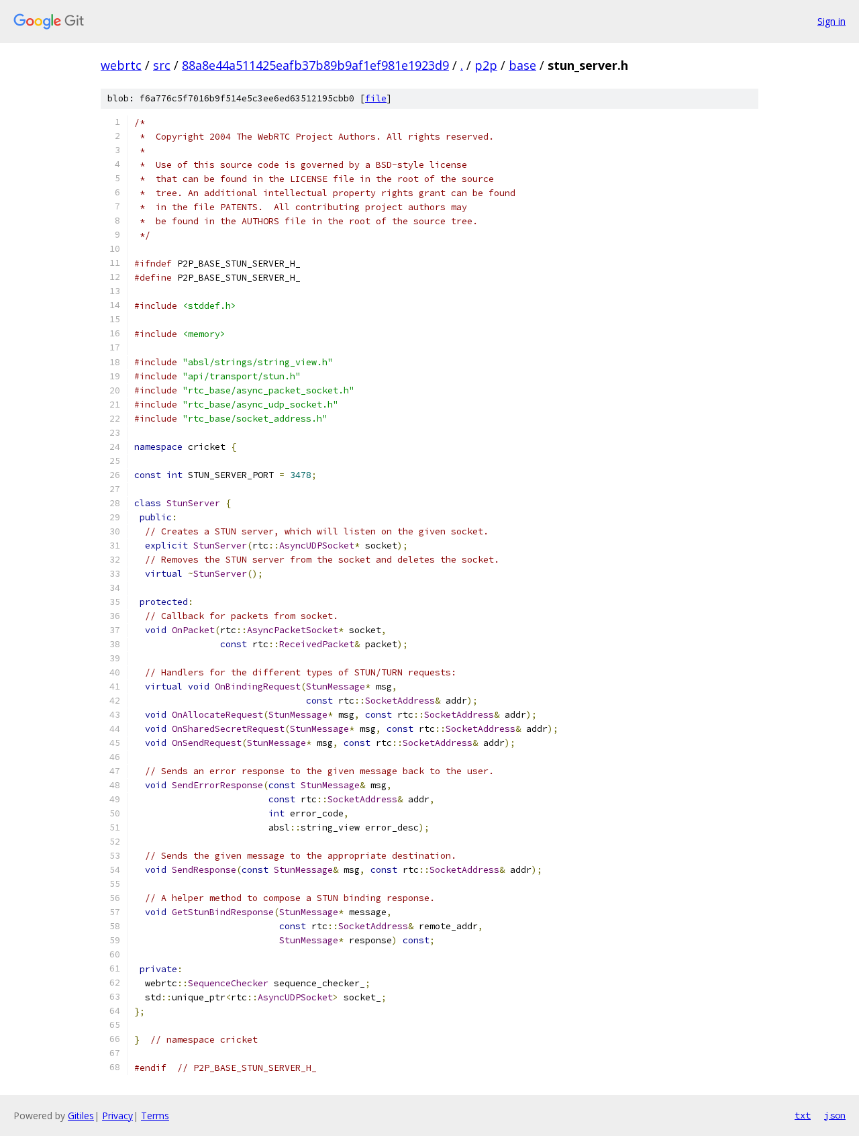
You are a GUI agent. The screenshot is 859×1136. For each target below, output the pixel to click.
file (376, 98)
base (522, 65)
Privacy (117, 1115)
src (161, 65)
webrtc (121, 65)
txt (803, 1115)
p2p (485, 65)
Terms (155, 1115)
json (835, 1115)
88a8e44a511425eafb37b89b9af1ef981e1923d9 (315, 65)
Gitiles (81, 1115)
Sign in (831, 21)
